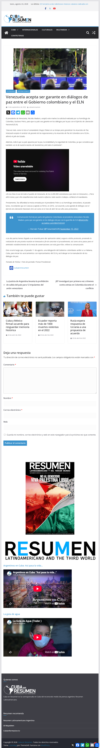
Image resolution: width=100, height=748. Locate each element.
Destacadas (11, 91)
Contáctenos (17, 35)
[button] (17, 30)
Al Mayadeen (8, 725)
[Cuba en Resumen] (6, 33)
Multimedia (61, 30)
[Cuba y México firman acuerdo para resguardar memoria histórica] (17, 303)
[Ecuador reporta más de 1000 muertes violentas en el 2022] (50, 303)
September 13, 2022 (69, 229)
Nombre (8, 398)
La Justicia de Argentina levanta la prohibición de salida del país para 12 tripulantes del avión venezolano (27, 285)
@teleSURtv (83, 220)
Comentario (9, 364)
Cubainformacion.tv (11, 731)
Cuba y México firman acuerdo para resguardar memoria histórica (17, 325)
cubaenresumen (34, 107)
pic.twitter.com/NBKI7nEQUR (53, 223)
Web (5, 421)
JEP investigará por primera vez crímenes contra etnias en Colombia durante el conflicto (75, 285)
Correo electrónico (12, 410)
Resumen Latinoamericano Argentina (18, 720)
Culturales (47, 30)
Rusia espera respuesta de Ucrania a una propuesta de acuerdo (78, 327)
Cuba (13, 30)
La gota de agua (11, 614)
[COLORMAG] (19, 685)
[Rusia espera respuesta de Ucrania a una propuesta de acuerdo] (82, 303)
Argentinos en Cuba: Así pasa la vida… (23, 565)
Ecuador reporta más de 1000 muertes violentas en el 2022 (48, 325)
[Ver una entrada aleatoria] (94, 33)
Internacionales (30, 30)
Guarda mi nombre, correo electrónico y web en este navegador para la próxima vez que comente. (51, 434)
